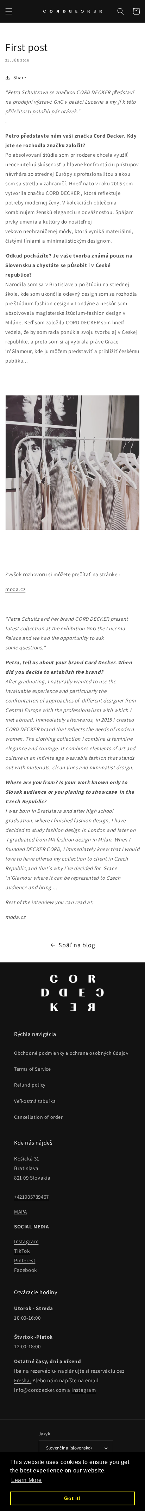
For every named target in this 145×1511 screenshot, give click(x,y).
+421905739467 (31, 1196)
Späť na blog (76, 945)
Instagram (26, 1241)
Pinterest (24, 1260)
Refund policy (29, 1085)
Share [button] (19, 77)
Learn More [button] (26, 1480)
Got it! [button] (72, 1498)
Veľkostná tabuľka (35, 1101)
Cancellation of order (38, 1117)
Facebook (25, 1270)
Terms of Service (32, 1069)
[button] (9, 11)
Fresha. (22, 1380)
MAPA (20, 1211)
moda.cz (15, 589)
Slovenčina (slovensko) (69, 1448)
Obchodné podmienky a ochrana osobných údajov (71, 1053)
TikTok (22, 1250)
